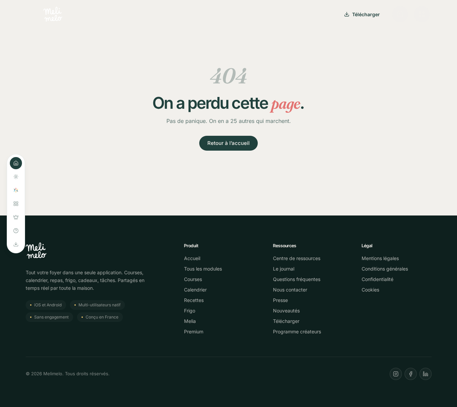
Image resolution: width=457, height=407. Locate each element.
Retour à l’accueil (228, 143)
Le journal (283, 269)
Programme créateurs (297, 331)
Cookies (370, 289)
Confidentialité (377, 279)
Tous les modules (203, 269)
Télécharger (366, 14)
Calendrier (195, 289)
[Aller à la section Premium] (16, 217)
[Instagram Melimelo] (400, 14)
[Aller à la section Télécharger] (16, 244)
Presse (280, 300)
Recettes (194, 300)
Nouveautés (286, 310)
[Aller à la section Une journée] (16, 177)
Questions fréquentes (296, 279)
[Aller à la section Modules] (16, 204)
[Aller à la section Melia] (16, 190)
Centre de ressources (296, 258)
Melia (190, 321)
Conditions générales (385, 269)
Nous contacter (290, 289)
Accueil (192, 258)
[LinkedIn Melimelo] (425, 374)
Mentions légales (380, 258)
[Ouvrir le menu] (422, 14)
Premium (193, 331)
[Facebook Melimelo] (411, 374)
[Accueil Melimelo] (52, 14)
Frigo (189, 310)
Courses (193, 279)
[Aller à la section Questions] (16, 231)
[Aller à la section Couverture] (16, 163)
